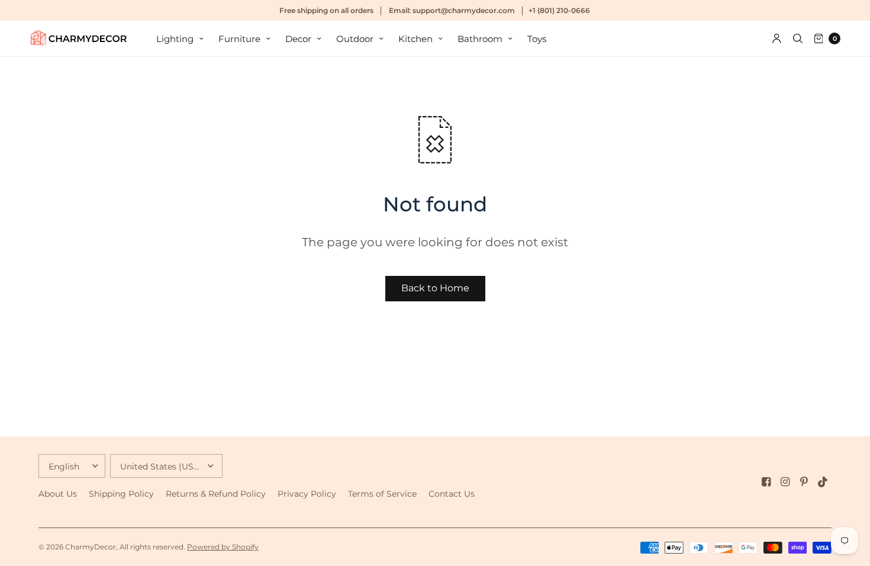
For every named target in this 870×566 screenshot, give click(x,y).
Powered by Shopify (223, 546)
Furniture (239, 38)
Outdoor (354, 38)
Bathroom (479, 38)
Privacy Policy (307, 493)
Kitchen (415, 38)
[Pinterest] (804, 482)
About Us (57, 493)
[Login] (776, 38)
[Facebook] (766, 482)
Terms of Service (382, 493)
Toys (536, 38)
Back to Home (435, 288)
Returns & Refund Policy (216, 493)
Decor (298, 38)
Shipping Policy (121, 493)
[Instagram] (785, 482)
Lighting (175, 38)
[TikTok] (823, 482)
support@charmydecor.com (464, 10)
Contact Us (451, 493)
